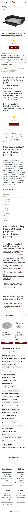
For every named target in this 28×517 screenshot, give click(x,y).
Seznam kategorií (21, 502)
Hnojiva (21, 476)
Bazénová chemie (7, 472)
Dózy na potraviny (21, 495)
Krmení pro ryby (21, 472)
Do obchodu (13, 47)
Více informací (7, 342)
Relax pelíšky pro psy (7, 504)
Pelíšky (21, 474)
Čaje (21, 493)
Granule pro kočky (7, 485)
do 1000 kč (13, 70)
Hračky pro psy (7, 483)
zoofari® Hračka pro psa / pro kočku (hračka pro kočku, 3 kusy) (20, 335)
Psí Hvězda (4, 6)
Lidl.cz (17, 140)
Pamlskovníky (7, 499)
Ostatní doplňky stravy (7, 502)
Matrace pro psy (21, 497)
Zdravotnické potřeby (7, 497)
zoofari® (22, 68)
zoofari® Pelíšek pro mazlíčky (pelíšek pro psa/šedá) (6, 334)
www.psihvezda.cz (14, 511)
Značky (21, 499)
